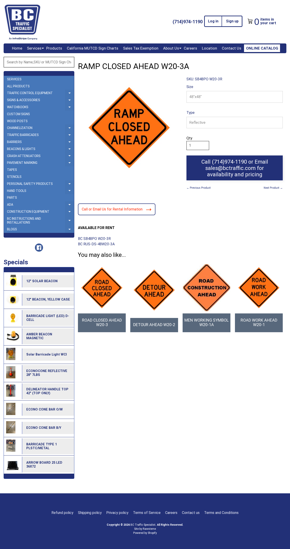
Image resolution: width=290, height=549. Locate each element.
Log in (213, 21)
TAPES (12, 170)
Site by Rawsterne (145, 528)
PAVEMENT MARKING (40, 163)
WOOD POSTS (17, 121)
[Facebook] (39, 247)
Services (34, 48)
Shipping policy (90, 513)
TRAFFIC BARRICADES (40, 135)
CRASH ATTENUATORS (40, 157)
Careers (190, 48)
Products (54, 48)
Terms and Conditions (221, 513)
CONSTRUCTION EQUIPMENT (40, 212)
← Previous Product (198, 187)
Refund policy (62, 513)
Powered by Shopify (145, 533)
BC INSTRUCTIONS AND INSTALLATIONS (40, 220)
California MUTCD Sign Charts (92, 48)
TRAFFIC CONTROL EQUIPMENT (40, 94)
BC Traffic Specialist (142, 524)
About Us (171, 48)
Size (189, 87)
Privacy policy (117, 513)
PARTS (12, 197)
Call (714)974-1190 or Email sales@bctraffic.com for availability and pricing (234, 168)
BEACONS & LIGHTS (40, 150)
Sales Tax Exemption (140, 48)
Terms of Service (147, 513)
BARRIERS (40, 143)
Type (190, 112)
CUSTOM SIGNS (18, 114)
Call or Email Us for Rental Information (112, 209)
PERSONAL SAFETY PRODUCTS (40, 184)
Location (209, 48)
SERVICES (14, 79)
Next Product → (273, 187)
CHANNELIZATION (40, 128)
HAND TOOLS (40, 191)
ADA (40, 205)
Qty (189, 138)
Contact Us (231, 48)
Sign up (232, 21)
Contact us (191, 513)
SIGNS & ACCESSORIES (40, 101)
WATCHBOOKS (40, 108)
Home (17, 48)
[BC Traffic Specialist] (22, 22)
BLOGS (40, 230)
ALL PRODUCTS (18, 86)
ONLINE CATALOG (262, 48)
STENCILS (14, 177)
